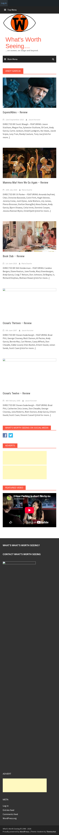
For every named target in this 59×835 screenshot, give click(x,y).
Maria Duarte (27, 190)
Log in (6, 805)
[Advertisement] (25, 458)
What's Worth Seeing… (23, 42)
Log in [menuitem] (4, 3)
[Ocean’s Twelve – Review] (29, 373)
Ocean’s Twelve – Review (16, 393)
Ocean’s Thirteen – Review (17, 323)
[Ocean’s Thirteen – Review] (29, 303)
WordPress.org (10, 818)
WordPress (24, 831)
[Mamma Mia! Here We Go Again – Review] (29, 162)
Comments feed (10, 814)
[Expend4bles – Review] (29, 92)
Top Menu (12, 9)
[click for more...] (43, 210)
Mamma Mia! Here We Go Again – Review (25, 182)
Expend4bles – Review (15, 112)
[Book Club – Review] (29, 236)
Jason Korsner (34, 119)
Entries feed (8, 810)
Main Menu (12, 59)
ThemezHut (51, 831)
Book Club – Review (13, 256)
